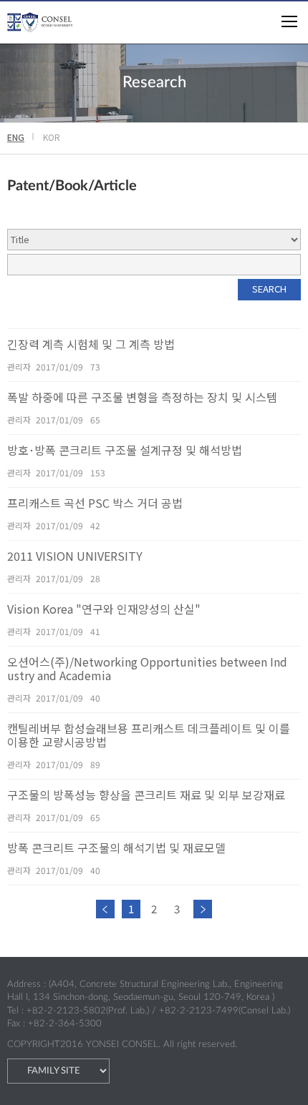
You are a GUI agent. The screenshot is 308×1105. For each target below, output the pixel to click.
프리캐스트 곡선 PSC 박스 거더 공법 (95, 503)
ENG (15, 137)
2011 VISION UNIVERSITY (75, 556)
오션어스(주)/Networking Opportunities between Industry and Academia (147, 668)
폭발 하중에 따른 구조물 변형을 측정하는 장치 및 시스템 (142, 397)
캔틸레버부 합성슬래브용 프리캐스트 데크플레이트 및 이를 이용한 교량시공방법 (148, 735)
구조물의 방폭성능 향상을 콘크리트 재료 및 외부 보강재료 (146, 795)
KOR (51, 137)
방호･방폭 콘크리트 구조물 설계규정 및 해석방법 (124, 450)
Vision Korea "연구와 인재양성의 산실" (104, 609)
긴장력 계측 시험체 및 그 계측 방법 (91, 344)
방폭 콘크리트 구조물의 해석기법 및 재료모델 (116, 848)
